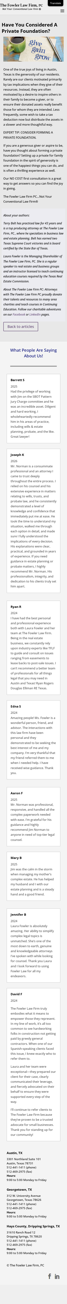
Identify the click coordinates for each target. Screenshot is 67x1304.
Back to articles (20, 326)
